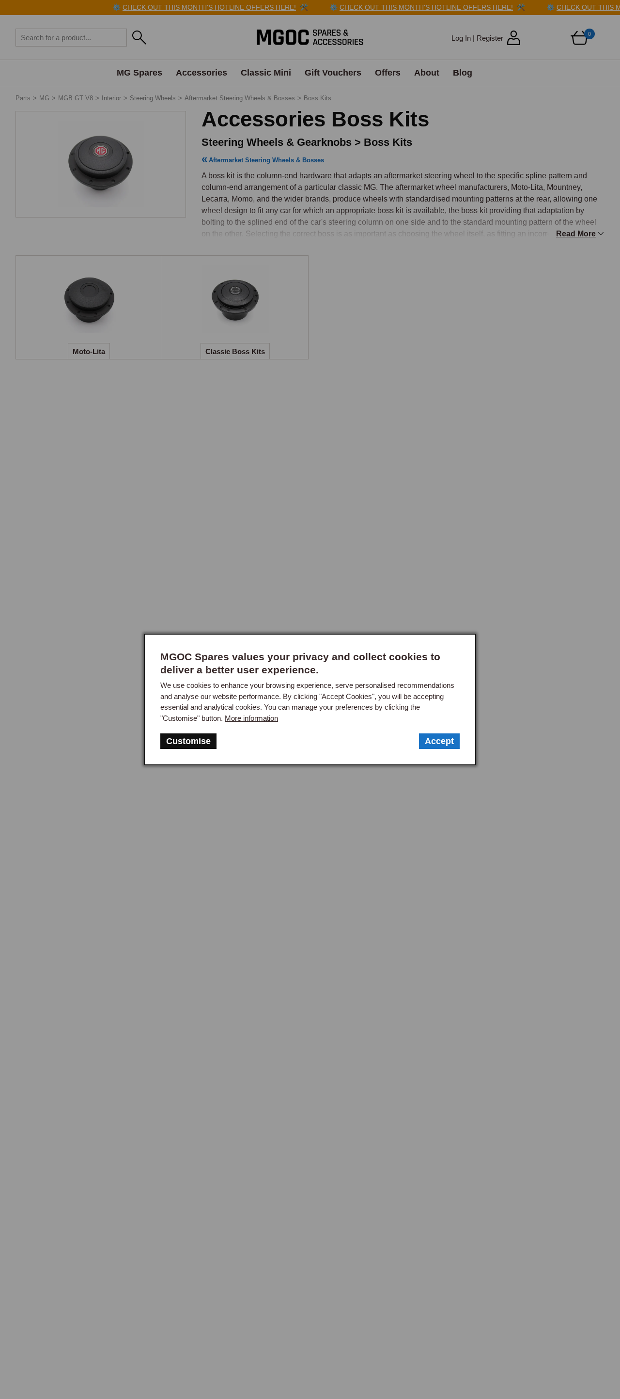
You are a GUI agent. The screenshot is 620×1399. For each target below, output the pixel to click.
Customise (188, 741)
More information (251, 718)
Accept (439, 741)
